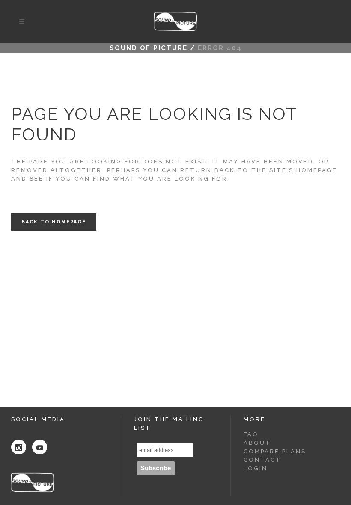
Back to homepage (53, 222)
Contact (262, 460)
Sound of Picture (148, 48)
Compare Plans (275, 451)
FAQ (251, 434)
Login (256, 468)
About (257, 443)
